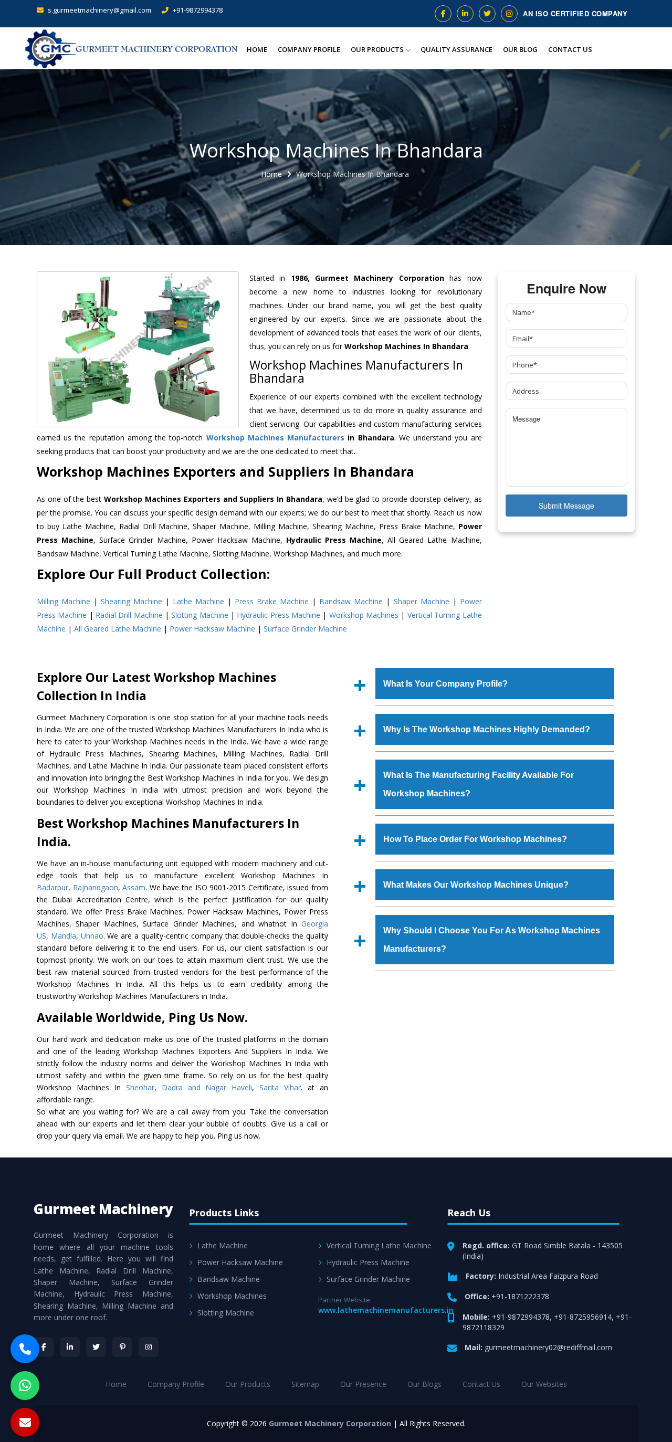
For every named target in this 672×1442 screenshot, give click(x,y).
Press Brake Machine (272, 601)
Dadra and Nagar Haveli (207, 1087)
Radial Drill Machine (129, 615)
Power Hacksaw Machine (212, 629)
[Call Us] (24, 1348)
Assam (133, 887)
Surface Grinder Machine (305, 629)
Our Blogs (424, 1384)
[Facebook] (44, 1347)
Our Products (377, 49)
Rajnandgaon (95, 887)
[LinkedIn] (70, 1347)
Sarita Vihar (280, 1087)
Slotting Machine (199, 615)
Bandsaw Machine (351, 601)
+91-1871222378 (520, 1296)
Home (257, 49)
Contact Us (570, 49)
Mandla (63, 936)
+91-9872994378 (197, 10)
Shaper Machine (421, 601)
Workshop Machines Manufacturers (275, 438)
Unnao (92, 936)
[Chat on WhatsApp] (24, 1385)
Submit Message (566, 505)
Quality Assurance (456, 49)
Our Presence (363, 1384)
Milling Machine (63, 601)
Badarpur (52, 887)
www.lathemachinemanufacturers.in (386, 1310)
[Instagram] (149, 1347)
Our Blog (520, 49)
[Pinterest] (122, 1347)
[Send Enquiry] (24, 1422)
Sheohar (140, 1087)
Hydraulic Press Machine (278, 615)
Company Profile (309, 49)
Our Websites (544, 1384)
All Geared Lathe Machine (117, 629)
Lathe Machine (198, 601)
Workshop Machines (363, 615)
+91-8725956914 (583, 1317)
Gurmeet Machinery (103, 1208)
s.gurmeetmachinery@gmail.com (98, 10)
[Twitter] (96, 1347)
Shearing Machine (131, 601)
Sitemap (305, 1384)
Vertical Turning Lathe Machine (379, 1245)
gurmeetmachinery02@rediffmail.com (548, 1347)
